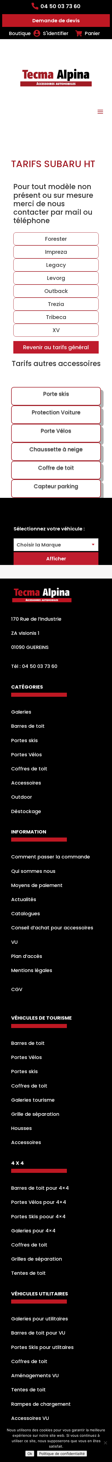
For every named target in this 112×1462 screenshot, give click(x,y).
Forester (56, 239)
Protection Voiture (56, 412)
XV (56, 330)
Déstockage (26, 811)
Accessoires (26, 782)
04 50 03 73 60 (60, 6)
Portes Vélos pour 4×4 (38, 1202)
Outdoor (21, 797)
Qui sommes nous (33, 871)
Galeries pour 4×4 (33, 1230)
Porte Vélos (56, 431)
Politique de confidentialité (62, 1453)
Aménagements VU (35, 1375)
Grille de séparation (35, 1114)
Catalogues (25, 913)
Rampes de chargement (41, 1404)
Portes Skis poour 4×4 (38, 1216)
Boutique (20, 33)
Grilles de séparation (36, 1258)
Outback (56, 291)
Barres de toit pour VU (38, 1332)
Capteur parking (56, 486)
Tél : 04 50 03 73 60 (34, 666)
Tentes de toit (28, 1273)
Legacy (56, 265)
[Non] (105, 1442)
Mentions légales (31, 970)
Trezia (56, 304)
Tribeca (56, 317)
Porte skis (56, 394)
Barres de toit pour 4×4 (40, 1188)
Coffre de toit (56, 467)
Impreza (56, 252)
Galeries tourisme (33, 1099)
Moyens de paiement (37, 885)
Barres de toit (28, 726)
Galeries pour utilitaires (39, 1318)
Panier (92, 33)
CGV (16, 989)
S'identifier (56, 33)
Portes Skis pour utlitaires (42, 1347)
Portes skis (24, 740)
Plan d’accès (26, 956)
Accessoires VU (30, 1418)
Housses (21, 1128)
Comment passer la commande (50, 856)
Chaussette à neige (56, 449)
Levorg (56, 278)
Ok (29, 1453)
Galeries (21, 711)
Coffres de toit (29, 768)
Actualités (23, 899)
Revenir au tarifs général (56, 347)
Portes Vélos (26, 754)
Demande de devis (56, 20)
